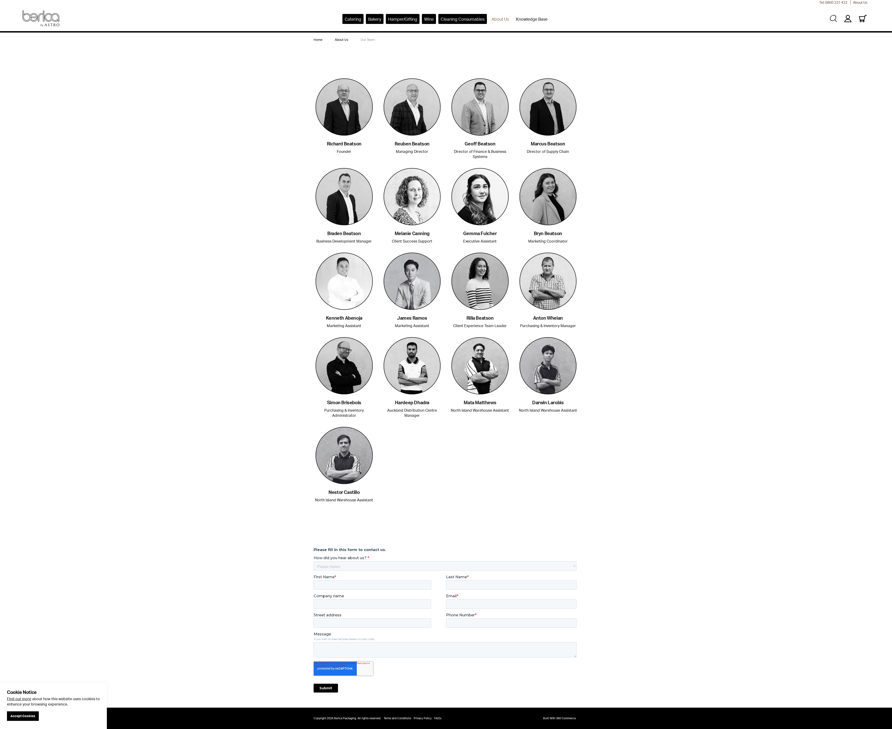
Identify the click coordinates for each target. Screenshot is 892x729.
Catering (353, 19)
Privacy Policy (423, 718)
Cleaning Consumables (463, 19)
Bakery (374, 19)
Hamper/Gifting (402, 19)
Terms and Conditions (397, 718)
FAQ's (437, 718)
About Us (860, 2)
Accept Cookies (22, 716)
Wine (429, 19)
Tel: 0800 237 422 (833, 2)
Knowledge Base (532, 19)
